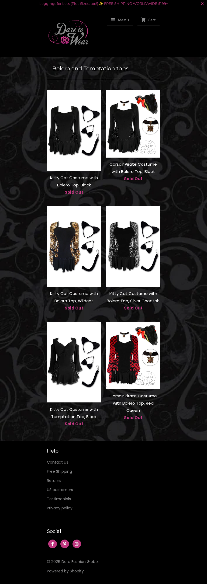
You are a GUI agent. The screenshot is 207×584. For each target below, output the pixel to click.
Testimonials (59, 499)
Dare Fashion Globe (79, 561)
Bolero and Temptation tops (90, 68)
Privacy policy (60, 508)
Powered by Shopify (65, 571)
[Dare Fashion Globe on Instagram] (77, 544)
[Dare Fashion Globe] (68, 34)
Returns (54, 480)
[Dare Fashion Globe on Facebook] (52, 544)
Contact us (57, 462)
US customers (60, 489)
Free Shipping (59, 471)
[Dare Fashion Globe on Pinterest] (64, 544)
